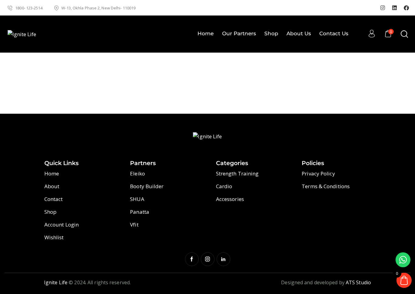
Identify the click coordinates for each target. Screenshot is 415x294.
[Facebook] (406, 8)
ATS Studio (358, 282)
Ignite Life (55, 282)
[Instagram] (383, 8)
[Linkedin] (394, 8)
